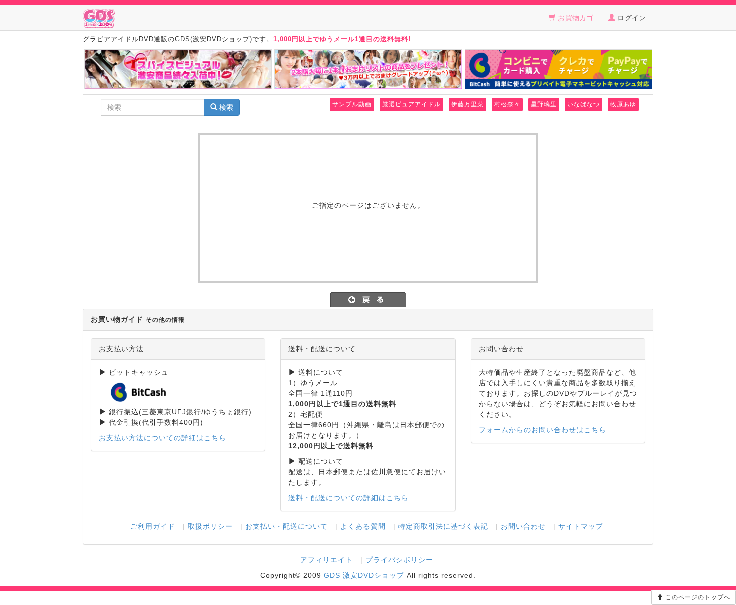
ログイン (630, 18)
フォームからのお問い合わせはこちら (542, 430)
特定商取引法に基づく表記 (443, 526)
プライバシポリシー (399, 560)
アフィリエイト (326, 560)
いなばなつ (583, 104)
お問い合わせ (523, 526)
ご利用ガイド (152, 526)
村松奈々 (507, 104)
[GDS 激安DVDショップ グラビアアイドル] (98, 17)
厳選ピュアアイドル (411, 104)
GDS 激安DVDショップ (364, 575)
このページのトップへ (696, 597)
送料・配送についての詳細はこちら (348, 498)
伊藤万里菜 (467, 104)
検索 (225, 107)
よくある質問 (363, 526)
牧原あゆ (623, 104)
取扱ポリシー (210, 526)
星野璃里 (544, 104)
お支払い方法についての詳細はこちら (162, 438)
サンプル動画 (352, 104)
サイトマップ (580, 526)
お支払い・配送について (286, 526)
